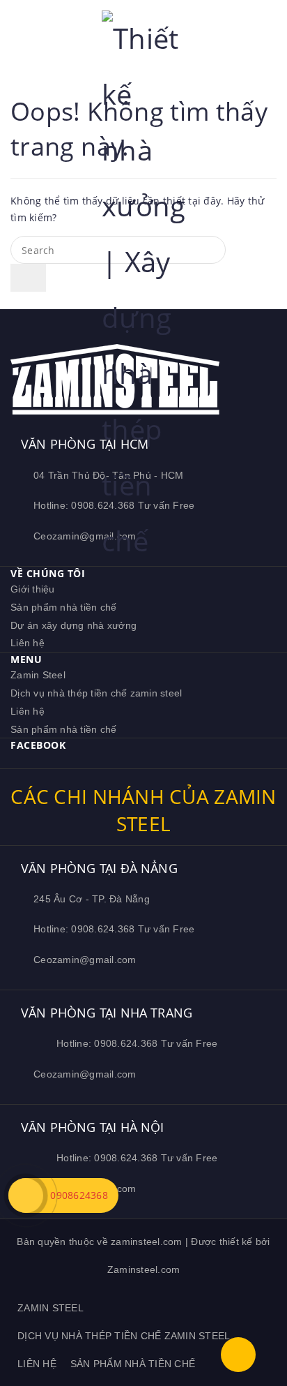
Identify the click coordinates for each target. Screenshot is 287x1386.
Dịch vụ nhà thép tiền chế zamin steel (96, 693)
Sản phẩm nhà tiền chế (63, 607)
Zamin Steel (37, 674)
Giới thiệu (32, 589)
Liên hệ (27, 642)
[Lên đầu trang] (238, 1354)
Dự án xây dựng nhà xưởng (73, 625)
